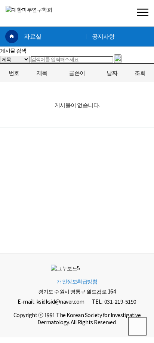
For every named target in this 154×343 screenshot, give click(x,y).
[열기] (142, 13)
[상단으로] (137, 326)
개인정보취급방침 (77, 281)
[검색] (117, 58)
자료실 (32, 36)
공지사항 (103, 36)
